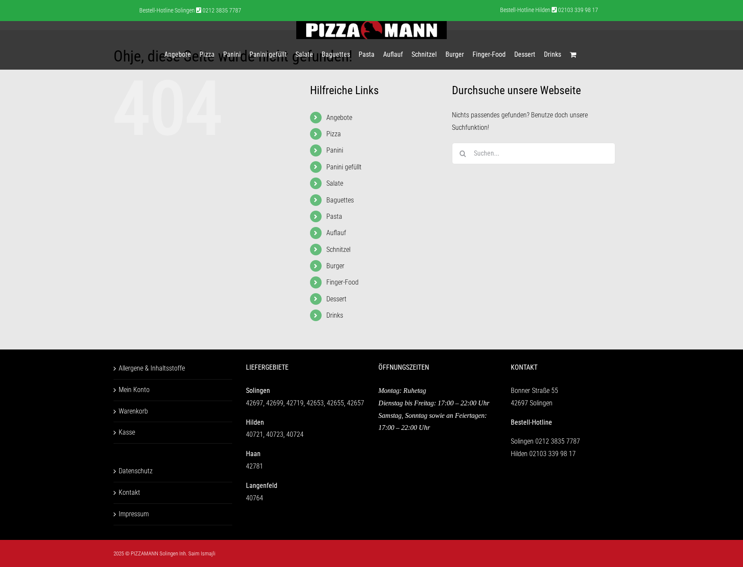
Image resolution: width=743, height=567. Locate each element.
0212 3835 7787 (557, 441)
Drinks (334, 315)
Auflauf (336, 233)
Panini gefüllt (344, 167)
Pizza (333, 134)
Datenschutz (136, 471)
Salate (334, 183)
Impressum (134, 514)
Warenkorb (133, 411)
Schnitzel (338, 249)
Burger (335, 266)
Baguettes (340, 200)
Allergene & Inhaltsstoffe (152, 368)
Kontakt (129, 492)
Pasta (334, 216)
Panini (334, 150)
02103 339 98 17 (552, 454)
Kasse (127, 432)
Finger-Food (342, 282)
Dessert (336, 299)
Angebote (339, 117)
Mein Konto (134, 390)
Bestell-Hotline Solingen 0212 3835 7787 (190, 10)
